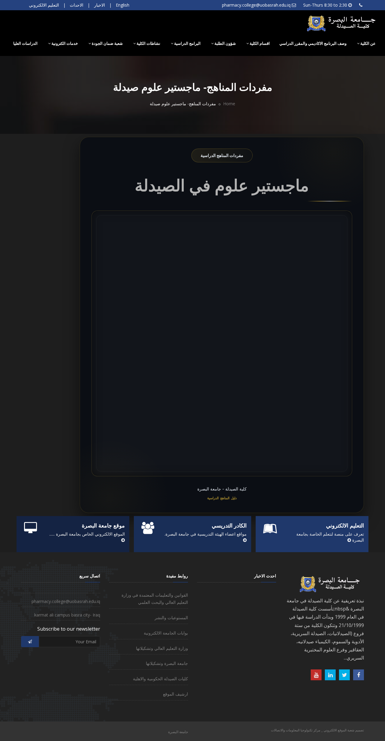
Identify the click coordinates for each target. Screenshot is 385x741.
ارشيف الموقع (175, 694)
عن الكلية (367, 43)
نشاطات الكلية (148, 43)
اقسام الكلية (259, 43)
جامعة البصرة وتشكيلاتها (167, 663)
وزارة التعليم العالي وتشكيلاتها (162, 648)
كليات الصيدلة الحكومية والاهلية (160, 678)
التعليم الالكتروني (44, 5)
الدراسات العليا (25, 43)
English (122, 5)
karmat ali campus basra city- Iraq (67, 615)
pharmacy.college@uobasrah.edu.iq (256, 5)
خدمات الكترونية (64, 43)
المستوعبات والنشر (171, 617)
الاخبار (99, 5)
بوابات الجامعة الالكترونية (166, 633)
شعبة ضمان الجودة (107, 43)
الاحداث (76, 5)
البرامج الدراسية (187, 43)
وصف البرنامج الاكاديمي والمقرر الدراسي (312, 43)
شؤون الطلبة (225, 43)
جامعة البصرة (178, 731)
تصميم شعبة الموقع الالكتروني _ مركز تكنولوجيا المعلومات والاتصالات (317, 730)
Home (229, 103)
